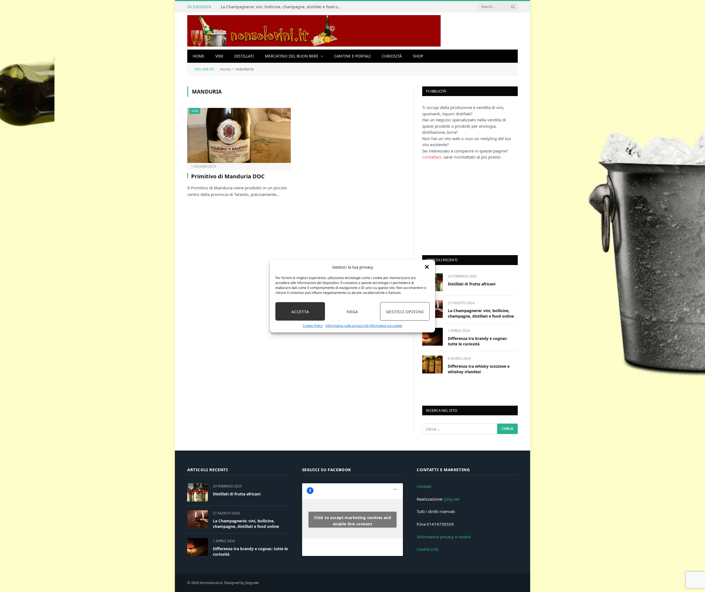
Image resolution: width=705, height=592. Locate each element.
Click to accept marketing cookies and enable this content (352, 520)
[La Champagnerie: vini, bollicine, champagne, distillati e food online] (197, 519)
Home (198, 56)
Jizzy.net (451, 499)
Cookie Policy (313, 325)
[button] (427, 267)
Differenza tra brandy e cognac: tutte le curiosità (478, 341)
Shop (418, 56)
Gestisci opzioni (405, 311)
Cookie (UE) (428, 549)
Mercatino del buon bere (291, 56)
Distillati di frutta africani (471, 284)
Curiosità (392, 56)
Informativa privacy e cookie (444, 536)
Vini (219, 56)
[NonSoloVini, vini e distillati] (314, 31)
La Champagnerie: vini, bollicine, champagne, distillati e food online (283, 6)
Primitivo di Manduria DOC (228, 176)
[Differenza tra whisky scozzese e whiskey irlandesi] (432, 364)
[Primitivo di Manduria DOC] (239, 135)
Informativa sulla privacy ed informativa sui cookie (364, 325)
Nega (352, 311)
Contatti (424, 486)
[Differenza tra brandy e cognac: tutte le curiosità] (432, 337)
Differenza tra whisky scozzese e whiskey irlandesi (478, 369)
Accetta (300, 311)
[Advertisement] (463, 207)
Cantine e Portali (352, 56)
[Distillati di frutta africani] (197, 492)
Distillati (244, 56)
